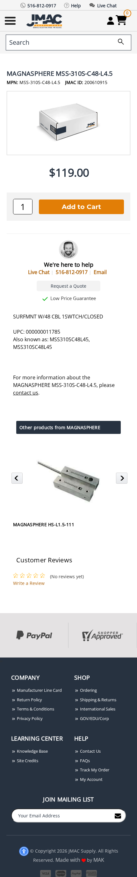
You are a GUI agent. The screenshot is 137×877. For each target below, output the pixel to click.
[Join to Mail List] (118, 815)
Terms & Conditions (35, 709)
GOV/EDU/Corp (94, 718)
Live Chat (39, 272)
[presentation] (0, 661)
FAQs (84, 760)
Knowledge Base (32, 751)
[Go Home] (45, 21)
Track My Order (94, 770)
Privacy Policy (29, 718)
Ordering (88, 690)
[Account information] (110, 20)
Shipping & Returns (97, 700)
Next (122, 480)
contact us (25, 392)
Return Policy (29, 700)
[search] (118, 42)
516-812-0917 (72, 272)
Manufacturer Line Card (39, 690)
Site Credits (27, 760)
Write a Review (29, 583)
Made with (68, 859)
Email (100, 272)
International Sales (97, 709)
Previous (18, 480)
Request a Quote (68, 286)
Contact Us (90, 751)
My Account (91, 779)
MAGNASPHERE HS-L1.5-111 (43, 524)
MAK (98, 859)
